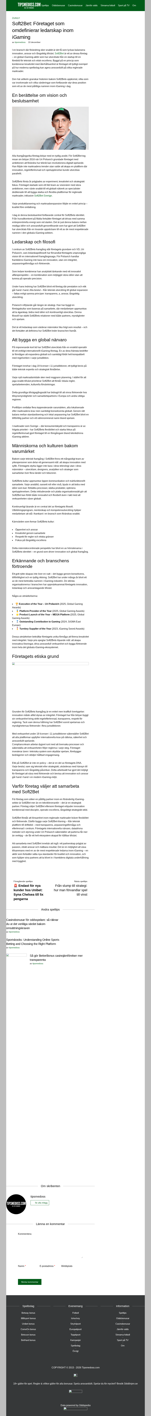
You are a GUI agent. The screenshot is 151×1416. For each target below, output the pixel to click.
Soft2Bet (59, 53)
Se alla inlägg (41, 1203)
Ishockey (75, 1318)
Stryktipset (75, 1323)
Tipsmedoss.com (91, 1367)
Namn (22, 1266)
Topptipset (75, 1334)
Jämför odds (92, 5)
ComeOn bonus (28, 1329)
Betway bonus (28, 1313)
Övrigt (16, 18)
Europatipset (75, 1329)
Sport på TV (123, 5)
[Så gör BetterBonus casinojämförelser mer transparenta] (16, 1064)
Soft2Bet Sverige (43, 195)
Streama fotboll (108, 5)
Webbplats (66, 1266)
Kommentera (24, 1234)
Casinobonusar (75, 5)
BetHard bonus (28, 1340)
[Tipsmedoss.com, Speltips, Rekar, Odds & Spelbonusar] (29, 5)
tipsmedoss (20, 42)
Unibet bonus (28, 1323)
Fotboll (75, 1313)
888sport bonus (28, 1318)
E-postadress (47, 1266)
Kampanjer (75, 1340)
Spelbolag (75, 1345)
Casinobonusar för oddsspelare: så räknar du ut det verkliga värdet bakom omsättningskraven (32, 924)
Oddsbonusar (58, 5)
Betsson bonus (28, 1334)
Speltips (45, 5)
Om (134, 5)
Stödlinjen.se (131, 1383)
